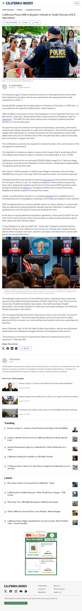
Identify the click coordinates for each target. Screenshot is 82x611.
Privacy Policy (42, 586)
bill (17, 95)
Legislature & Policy (33, 10)
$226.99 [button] (47, 570)
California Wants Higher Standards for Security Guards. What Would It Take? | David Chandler (37, 522)
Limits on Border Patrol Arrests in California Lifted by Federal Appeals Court (37, 439)
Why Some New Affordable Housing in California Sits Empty (33, 502)
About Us (57, 586)
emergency (48, 180)
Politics (20, 10)
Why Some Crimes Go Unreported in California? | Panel (30, 483)
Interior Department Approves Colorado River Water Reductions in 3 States (36, 448)
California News (8, 10)
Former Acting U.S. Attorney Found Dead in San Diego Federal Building (45, 383)
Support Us (57, 592)
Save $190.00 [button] (48, 572)
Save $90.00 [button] (47, 556)
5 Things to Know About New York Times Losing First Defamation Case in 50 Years (38, 467)
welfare (26, 188)
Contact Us (41, 589)
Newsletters (42, 592)
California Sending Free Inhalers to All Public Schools (30, 456)
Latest (8, 478)
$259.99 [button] (48, 553)
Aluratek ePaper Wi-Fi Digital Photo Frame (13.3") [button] (47, 544)
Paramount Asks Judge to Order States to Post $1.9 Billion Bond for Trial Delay (48, 410)
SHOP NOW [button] (33, 572)
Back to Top (74, 607)
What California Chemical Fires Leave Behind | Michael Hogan (34, 511)
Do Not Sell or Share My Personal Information (15, 603)
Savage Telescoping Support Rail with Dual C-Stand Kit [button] (48, 561)
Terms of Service (59, 589)
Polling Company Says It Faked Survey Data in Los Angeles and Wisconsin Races (49, 397)
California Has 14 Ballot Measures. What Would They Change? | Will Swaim (36, 493)
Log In (77, 3)
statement (7, 119)
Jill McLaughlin (16, 85)
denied (49, 196)
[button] (52, 535)
